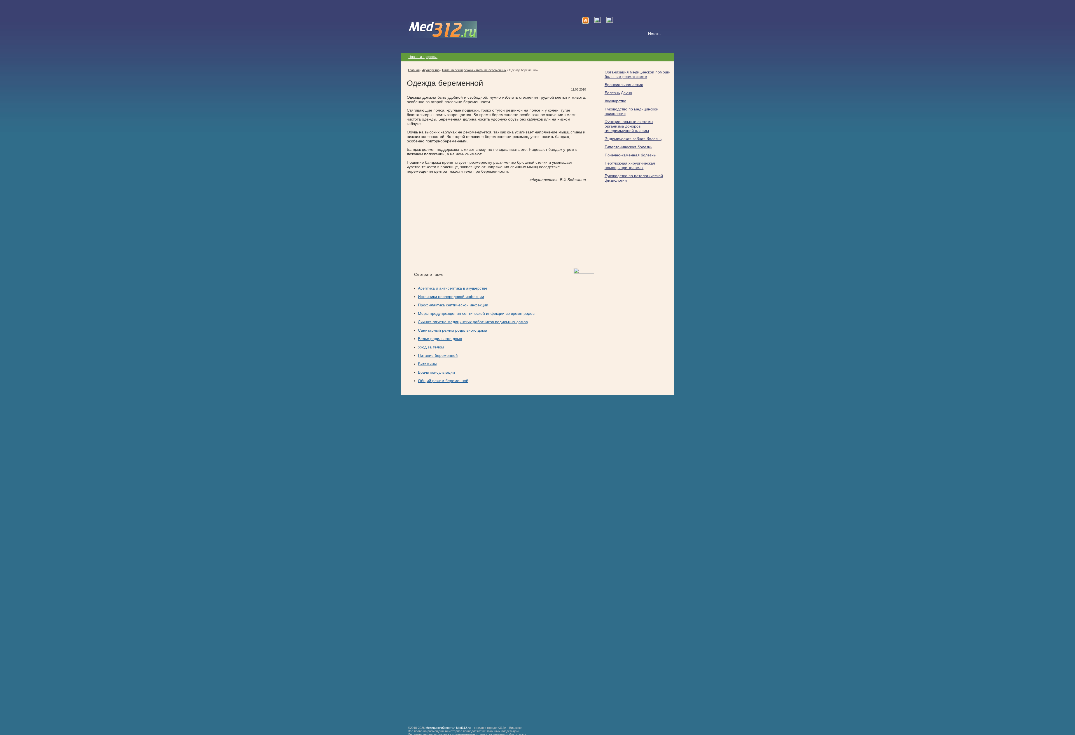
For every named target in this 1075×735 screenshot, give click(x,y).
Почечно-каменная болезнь (630, 155)
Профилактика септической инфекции (453, 305)
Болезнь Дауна (618, 93)
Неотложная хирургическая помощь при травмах (630, 165)
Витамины (427, 364)
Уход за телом (431, 347)
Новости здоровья (423, 57)
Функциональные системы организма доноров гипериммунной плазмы (629, 126)
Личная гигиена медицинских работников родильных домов (473, 322)
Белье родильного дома (440, 338)
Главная (414, 70)
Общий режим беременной (443, 380)
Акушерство (615, 101)
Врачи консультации (436, 372)
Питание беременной (438, 355)
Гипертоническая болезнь (628, 147)
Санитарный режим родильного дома (452, 330)
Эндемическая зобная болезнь (633, 139)
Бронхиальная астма (624, 84)
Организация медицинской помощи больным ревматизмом (637, 74)
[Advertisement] (454, 225)
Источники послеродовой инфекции (451, 296)
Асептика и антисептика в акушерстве (452, 288)
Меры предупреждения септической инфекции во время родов (476, 313)
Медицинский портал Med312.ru (448, 727)
